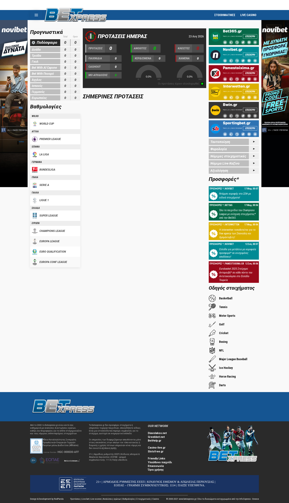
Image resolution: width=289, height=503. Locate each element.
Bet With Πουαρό (43, 73)
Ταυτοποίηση (220, 142)
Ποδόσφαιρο (47, 42)
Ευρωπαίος (39, 98)
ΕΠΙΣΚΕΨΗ (250, 36)
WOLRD (35, 116)
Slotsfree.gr (156, 451)
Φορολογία (218, 149)
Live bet (85, 499)
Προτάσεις (75, 499)
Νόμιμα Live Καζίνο (224, 163)
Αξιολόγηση (219, 171)
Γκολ (35, 61)
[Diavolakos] (63, 406)
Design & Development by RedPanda (47, 499)
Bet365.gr (232, 31)
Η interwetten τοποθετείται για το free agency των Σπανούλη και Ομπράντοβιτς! (237, 233)
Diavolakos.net (157, 433)
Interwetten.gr (236, 86)
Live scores (96, 499)
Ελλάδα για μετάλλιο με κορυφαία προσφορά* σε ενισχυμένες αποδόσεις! (237, 253)
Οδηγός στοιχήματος (232, 288)
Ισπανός (37, 86)
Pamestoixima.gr (238, 68)
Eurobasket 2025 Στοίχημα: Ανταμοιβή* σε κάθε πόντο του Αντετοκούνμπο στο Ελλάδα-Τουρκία (235, 274)
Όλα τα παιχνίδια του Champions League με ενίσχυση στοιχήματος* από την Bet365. (237, 214)
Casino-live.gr (157, 447)
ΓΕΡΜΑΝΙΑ (37, 162)
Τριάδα (36, 55)
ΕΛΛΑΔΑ (36, 208)
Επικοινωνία (156, 466)
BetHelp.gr (154, 440)
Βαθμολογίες (129, 499)
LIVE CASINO (248, 15)
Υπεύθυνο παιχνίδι (160, 462)
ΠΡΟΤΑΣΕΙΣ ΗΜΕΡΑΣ (122, 36)
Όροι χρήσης (156, 469)
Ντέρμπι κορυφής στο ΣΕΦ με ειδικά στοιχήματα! (235, 195)
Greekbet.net (156, 437)
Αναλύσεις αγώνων (112, 499)
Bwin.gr (230, 105)
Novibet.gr (233, 49)
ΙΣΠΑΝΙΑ (36, 146)
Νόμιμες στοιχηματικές (228, 156)
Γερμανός (38, 92)
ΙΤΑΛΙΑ (35, 177)
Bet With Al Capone (44, 67)
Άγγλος (37, 80)
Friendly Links (156, 458)
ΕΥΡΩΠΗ (35, 223)
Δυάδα (36, 49)
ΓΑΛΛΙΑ (35, 192)
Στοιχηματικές (143, 499)
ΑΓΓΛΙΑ (35, 131)
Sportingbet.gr (237, 123)
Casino (155, 499)
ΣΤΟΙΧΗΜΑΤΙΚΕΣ (224, 15)
